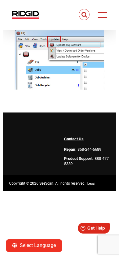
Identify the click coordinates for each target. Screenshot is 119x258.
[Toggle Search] (84, 15)
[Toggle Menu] (102, 15)
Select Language (37, 245)
